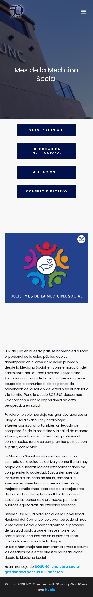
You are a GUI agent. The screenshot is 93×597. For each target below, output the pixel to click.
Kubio (50, 589)
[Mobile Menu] (83, 11)
